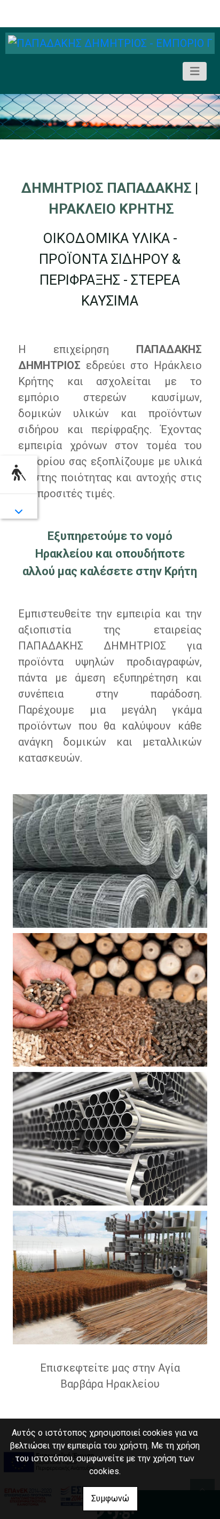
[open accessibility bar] (18, 473)
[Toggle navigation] (195, 71)
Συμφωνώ (110, 1498)
